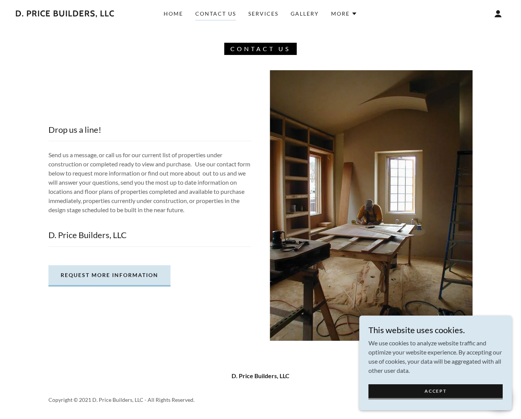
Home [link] (173, 13)
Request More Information (109, 275)
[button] (344, 13)
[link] (64, 14)
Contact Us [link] (215, 13)
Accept (435, 391)
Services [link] (263, 13)
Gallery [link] (305, 13)
